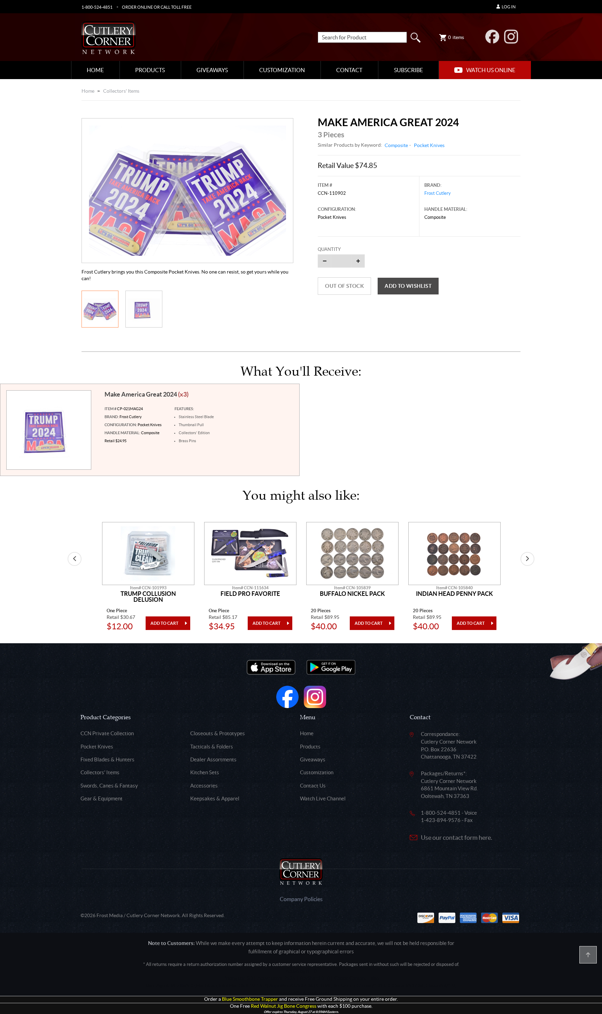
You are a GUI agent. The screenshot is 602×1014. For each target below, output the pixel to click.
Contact (349, 70)
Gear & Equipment (101, 798)
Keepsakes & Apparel (214, 798)
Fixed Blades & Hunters (107, 759)
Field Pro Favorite (250, 594)
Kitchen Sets (204, 772)
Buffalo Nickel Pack (352, 594)
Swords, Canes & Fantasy (109, 786)
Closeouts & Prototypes (217, 733)
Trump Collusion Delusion (148, 597)
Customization (282, 70)
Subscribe (408, 70)
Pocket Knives (429, 145)
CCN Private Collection (107, 733)
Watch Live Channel (323, 798)
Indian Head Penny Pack (454, 594)
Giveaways (212, 70)
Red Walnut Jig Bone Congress (283, 1006)
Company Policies (301, 899)
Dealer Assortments (213, 759)
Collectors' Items (121, 91)
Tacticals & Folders (211, 747)
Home (95, 70)
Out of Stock (344, 286)
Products (150, 70)
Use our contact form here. (456, 837)
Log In (509, 7)
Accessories (204, 786)
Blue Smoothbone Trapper (250, 999)
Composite (396, 145)
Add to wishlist (408, 286)
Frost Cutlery (437, 193)
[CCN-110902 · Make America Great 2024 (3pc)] (187, 190)
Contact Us (313, 786)
